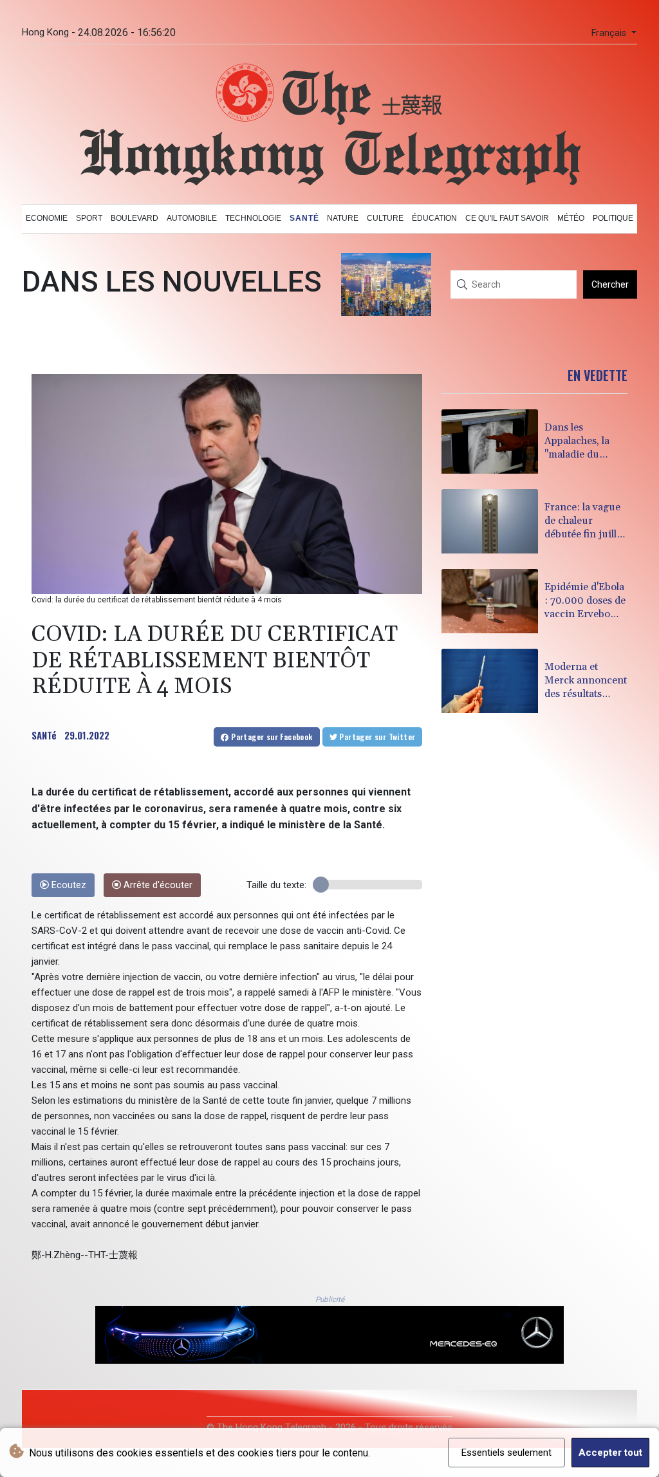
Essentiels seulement (506, 1452)
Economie (47, 218)
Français (610, 33)
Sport (89, 218)
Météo (570, 218)
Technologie (253, 218)
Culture (385, 218)
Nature (342, 218)
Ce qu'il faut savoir (507, 218)
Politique (613, 218)
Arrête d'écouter (156, 885)
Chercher (610, 284)
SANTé (44, 735)
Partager (271, 736)
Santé (304, 218)
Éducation (434, 218)
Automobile (192, 218)
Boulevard (134, 218)
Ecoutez (67, 885)
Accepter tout (610, 1452)
